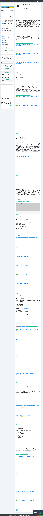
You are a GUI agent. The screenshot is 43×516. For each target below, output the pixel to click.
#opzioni (31, 237)
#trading (33, 237)
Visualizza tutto (11, 10)
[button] (10, 1)
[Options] (39, 18)
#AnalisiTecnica (18, 237)
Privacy (2, 107)
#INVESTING (28, 237)
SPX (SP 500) (36, 237)
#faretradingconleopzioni (23, 237)
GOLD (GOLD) (22, 201)
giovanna (3, 80)
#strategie (31, 405)
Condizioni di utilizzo (7, 107)
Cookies (12, 107)
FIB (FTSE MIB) (18, 201)
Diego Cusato (3, 73)
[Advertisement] (28, 182)
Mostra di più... (20, 152)
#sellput (28, 405)
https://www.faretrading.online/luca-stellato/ (25, 308)
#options (23, 405)
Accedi (41, 1)
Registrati (37, 1)
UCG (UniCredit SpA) (26, 201)
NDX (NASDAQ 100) (37, 405)
